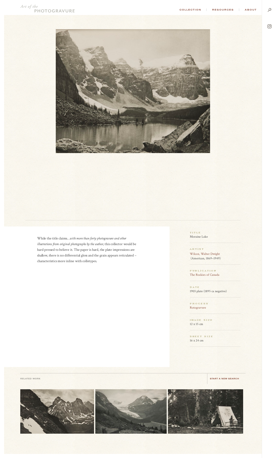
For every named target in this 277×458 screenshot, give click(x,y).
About (251, 10)
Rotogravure (198, 308)
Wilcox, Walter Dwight (205, 254)
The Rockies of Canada (204, 275)
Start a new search (224, 378)
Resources (223, 10)
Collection (190, 10)
